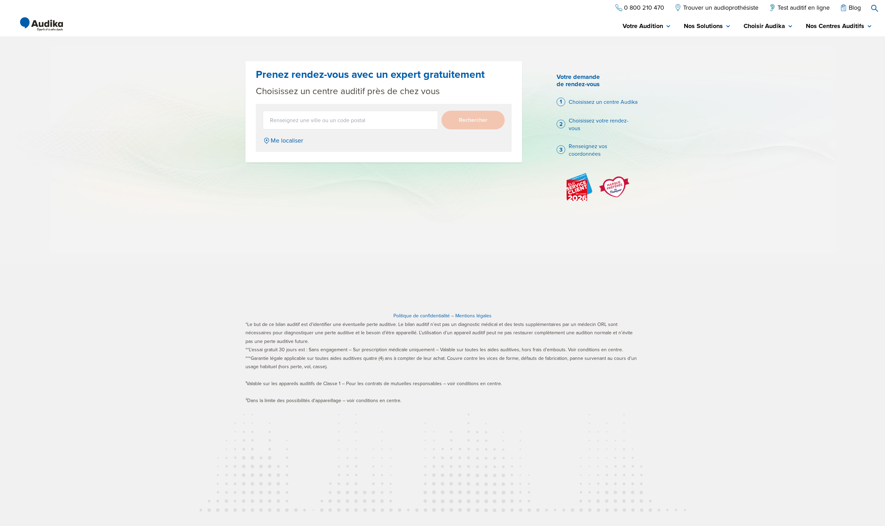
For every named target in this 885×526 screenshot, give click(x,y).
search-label (874, 8)
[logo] (41, 24)
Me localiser (287, 140)
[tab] (646, 26)
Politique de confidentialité (421, 315)
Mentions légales (473, 315)
